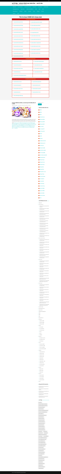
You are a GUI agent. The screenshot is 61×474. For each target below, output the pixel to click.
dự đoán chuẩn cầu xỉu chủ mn (18, 61)
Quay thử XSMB (42, 188)
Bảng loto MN (41, 370)
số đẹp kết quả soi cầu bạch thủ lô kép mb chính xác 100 (44, 214)
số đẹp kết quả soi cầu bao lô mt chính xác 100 (44, 266)
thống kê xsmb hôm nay (41, 466)
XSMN (41, 112)
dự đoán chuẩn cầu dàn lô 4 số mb (18, 32)
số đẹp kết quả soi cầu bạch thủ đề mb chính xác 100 (44, 211)
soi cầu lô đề (40, 455)
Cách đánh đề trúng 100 (41, 407)
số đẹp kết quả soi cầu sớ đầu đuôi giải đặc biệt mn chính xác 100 (44, 305)
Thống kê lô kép (42, 164)
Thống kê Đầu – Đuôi (43, 171)
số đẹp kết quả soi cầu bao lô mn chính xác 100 (44, 290)
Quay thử (14, 13)
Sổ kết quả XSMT (42, 124)
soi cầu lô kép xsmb (41, 450)
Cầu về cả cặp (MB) (42, 152)
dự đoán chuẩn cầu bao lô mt (36, 85)
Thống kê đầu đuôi (42, 157)
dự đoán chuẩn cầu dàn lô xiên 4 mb (18, 42)
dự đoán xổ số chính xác (41, 423)
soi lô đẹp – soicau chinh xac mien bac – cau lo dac (27, 3)
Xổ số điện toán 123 (42, 143)
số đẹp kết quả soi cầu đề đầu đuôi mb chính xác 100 (44, 242)
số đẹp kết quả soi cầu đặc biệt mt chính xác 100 (44, 271)
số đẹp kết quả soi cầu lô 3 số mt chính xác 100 (44, 276)
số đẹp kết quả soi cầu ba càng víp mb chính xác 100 (44, 209)
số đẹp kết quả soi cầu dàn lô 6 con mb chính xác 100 (44, 236)
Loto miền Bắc (42, 181)
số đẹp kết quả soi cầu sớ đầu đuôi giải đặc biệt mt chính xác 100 (44, 281)
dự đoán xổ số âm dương (42, 429)
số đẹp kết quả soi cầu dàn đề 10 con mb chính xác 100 (44, 229)
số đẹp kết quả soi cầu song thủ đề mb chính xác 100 (44, 252)
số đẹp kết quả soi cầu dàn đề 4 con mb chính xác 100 (44, 221)
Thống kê (38, 11)
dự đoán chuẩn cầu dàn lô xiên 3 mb (36, 39)
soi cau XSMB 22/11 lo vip (16, 127)
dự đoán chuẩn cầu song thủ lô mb (35, 49)
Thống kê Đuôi (42, 169)
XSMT (41, 114)
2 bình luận (16, 128)
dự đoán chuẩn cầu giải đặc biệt (37, 81)
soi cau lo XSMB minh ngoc (42, 442)
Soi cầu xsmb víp (41, 204)
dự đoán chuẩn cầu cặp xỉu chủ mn (18, 68)
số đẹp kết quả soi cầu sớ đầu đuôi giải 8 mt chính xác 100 (44, 278)
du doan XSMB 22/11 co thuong (17, 123)
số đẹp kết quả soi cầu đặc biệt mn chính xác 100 (44, 295)
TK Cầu (34, 11)
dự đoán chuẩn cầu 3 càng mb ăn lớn (36, 42)
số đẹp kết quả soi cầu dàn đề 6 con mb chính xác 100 (44, 224)
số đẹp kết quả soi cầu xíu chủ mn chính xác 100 (44, 287)
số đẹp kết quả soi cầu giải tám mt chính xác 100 (44, 274)
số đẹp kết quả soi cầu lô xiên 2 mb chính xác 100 (44, 245)
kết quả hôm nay (15, 11)
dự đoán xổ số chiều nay (41, 421)
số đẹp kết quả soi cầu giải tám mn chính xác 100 (44, 297)
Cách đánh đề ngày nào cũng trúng (43, 405)
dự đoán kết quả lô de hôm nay (42, 415)
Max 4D (40, 333)
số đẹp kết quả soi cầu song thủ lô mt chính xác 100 (44, 261)
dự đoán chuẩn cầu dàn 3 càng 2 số (18, 46)
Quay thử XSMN (42, 190)
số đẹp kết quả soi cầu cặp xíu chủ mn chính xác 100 (44, 292)
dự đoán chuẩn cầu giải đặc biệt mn (39, 61)
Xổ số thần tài (42, 145)
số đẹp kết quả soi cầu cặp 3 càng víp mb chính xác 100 (44, 219)
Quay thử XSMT (42, 378)
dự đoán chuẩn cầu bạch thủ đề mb (35, 25)
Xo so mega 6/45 (42, 328)
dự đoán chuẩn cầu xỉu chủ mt (18, 81)
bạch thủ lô (40, 402)
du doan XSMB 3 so (15, 124)
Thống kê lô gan (42, 159)
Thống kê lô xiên (42, 162)
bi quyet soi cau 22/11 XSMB (17, 122)
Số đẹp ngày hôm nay (42, 308)
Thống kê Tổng (42, 362)
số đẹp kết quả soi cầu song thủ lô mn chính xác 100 (44, 285)
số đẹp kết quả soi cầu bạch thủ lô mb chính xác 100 (44, 216)
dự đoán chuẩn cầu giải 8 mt (17, 85)
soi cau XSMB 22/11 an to (23, 126)
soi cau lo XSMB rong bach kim (42, 444)
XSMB (40, 109)
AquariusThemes (23, 472)
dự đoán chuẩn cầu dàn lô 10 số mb (35, 46)
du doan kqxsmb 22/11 (25, 122)
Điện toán (29, 11)
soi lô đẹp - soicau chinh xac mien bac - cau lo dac (24, 105)
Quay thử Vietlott (42, 195)
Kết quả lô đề (40, 431)
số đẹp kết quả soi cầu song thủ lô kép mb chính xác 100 (44, 255)
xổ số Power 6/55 (42, 131)
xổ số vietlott (42, 126)
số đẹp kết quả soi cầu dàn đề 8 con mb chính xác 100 (44, 226)
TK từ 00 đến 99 (42, 178)
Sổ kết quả (20, 11)
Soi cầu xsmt (40, 259)
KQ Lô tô (42, 11)
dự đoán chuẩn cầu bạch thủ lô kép (18, 25)
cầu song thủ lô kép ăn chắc (34, 32)
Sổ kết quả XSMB (42, 119)
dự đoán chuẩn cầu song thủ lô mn (39, 68)
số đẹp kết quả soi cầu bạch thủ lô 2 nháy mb (44, 206)
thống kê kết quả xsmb (41, 463)
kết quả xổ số (45, 431)
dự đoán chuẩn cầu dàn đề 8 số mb (35, 53)
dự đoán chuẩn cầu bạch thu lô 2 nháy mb (36, 22)
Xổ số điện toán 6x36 (43, 140)
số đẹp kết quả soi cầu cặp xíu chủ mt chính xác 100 (44, 269)
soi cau (13, 472)
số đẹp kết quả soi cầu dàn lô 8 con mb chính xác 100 (44, 240)
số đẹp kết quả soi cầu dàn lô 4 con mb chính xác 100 (44, 233)
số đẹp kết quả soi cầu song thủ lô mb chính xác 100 (44, 257)
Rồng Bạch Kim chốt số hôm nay (42, 434)
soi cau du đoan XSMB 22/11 (28, 125)
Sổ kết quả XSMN (42, 121)
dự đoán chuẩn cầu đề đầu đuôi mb (18, 49)
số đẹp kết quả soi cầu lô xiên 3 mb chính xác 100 (44, 247)
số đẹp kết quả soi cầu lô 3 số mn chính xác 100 (44, 300)
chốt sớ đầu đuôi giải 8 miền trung (18, 95)
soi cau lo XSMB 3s (46, 436)
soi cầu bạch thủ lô (41, 447)
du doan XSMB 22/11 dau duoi (26, 123)
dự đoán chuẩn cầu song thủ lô (37, 88)
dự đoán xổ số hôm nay (41, 426)
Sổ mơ (18, 13)
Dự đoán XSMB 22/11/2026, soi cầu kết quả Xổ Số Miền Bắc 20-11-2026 (24, 103)
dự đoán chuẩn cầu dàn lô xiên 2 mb (18, 39)
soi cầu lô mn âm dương (41, 452)
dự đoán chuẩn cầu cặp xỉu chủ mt (18, 88)
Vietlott (25, 11)
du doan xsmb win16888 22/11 (20, 125)
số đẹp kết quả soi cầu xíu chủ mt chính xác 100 (44, 264)
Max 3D (41, 133)
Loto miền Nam (42, 183)
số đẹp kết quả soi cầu (41, 460)
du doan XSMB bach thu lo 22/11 (29, 124)
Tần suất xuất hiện (42, 176)
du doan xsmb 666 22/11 (21, 124)
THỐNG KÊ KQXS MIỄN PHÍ (42, 311)
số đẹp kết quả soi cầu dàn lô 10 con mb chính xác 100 (44, 231)
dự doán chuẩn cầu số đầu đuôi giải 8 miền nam (20, 75)
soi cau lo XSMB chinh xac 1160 (42, 439)
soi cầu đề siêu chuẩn (41, 458)
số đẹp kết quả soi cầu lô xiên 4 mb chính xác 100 (44, 250)
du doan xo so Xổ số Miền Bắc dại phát (43, 410)
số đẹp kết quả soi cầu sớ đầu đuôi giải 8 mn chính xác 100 (44, 302)
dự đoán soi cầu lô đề (41, 418)
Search (40, 104)
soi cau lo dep (40, 436)
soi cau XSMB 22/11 (17, 126)
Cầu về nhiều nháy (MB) (43, 348)
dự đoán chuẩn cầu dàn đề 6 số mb (18, 53)
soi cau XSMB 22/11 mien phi (24, 127)
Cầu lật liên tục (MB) (43, 150)
